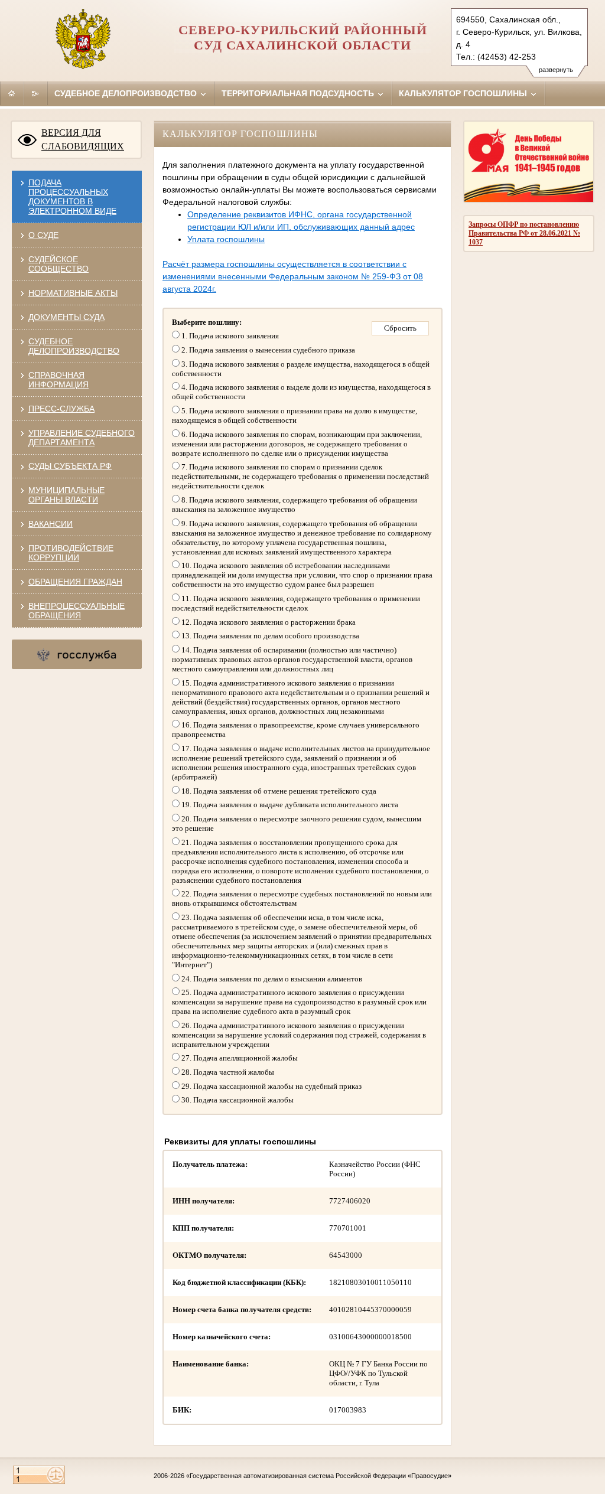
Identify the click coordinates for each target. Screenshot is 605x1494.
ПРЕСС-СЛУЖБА (61, 408)
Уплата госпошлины (226, 239)
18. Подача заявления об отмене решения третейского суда (278, 791)
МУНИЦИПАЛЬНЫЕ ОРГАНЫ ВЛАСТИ (66, 494)
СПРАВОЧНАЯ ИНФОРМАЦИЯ (58, 379)
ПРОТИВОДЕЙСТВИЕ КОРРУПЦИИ (70, 552)
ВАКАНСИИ (50, 524)
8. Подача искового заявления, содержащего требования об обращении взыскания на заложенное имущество (294, 504)
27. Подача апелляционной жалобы (239, 1057)
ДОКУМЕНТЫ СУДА (66, 317)
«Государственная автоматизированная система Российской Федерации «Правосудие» (318, 1475)
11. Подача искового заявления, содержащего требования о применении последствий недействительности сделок (296, 603)
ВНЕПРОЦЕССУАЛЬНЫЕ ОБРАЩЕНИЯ (76, 610)
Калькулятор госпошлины (464, 93)
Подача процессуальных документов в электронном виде (72, 197)
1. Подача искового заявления (229, 335)
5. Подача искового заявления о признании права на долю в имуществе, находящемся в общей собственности (294, 415)
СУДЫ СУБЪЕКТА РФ (70, 466)
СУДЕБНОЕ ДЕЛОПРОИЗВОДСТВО (73, 346)
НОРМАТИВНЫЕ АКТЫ (73, 293)
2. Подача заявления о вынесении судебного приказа (267, 349)
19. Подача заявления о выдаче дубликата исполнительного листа (289, 804)
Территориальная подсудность (299, 93)
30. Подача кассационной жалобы (237, 1099)
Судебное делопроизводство (126, 93)
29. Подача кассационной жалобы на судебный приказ (271, 1086)
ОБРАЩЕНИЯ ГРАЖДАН (75, 581)
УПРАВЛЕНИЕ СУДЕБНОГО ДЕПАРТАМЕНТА (81, 437)
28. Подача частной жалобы (227, 1072)
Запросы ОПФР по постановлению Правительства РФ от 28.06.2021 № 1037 (524, 233)
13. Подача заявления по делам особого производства (269, 635)
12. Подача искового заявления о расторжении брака (268, 622)
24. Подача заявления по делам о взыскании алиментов (271, 978)
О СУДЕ (43, 235)
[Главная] (12, 93)
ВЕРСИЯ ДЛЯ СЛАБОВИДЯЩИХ (82, 139)
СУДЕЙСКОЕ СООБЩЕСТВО (58, 264)
